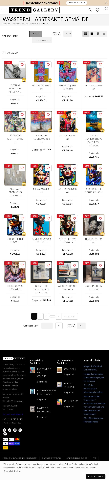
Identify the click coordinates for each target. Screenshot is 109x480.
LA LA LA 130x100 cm (67, 137)
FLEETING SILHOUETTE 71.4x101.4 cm (15, 88)
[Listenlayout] (104, 34)
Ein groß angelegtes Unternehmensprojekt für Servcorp (94, 377)
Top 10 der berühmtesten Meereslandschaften (93, 388)
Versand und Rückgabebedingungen (20, 458)
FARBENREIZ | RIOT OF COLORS (44, 372)
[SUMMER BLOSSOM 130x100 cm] (41, 225)
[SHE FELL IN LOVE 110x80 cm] (67, 225)
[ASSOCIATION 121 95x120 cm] (67, 272)
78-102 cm (12, 52)
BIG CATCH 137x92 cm (41, 87)
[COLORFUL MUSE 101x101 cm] (15, 272)
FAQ (94, 458)
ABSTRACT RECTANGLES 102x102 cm (15, 192)
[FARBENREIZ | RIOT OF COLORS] (32, 370)
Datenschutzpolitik (51, 458)
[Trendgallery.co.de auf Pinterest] (15, 430)
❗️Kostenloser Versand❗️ (42, 3)
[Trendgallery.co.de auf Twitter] (9, 430)
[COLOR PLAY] (59, 402)
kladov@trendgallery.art (13, 414)
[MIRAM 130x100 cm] (41, 175)
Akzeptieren (95, 476)
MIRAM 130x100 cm (41, 190)
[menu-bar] (5, 10)
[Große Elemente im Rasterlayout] (92, 34)
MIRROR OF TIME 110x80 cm (15, 240)
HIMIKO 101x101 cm (93, 241)
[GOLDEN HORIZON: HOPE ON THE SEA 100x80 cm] (94, 122)
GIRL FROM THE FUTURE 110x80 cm (93, 190)
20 (67, 34)
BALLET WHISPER (69, 385)
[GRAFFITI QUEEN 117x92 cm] (67, 72)
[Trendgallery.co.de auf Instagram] (20, 430)
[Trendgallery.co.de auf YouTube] (5, 433)
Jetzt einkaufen (76, 3)
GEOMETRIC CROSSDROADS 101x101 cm (41, 289)
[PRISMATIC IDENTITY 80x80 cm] (15, 121)
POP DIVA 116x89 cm (93, 87)
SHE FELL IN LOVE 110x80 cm (67, 241)
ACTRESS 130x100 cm (67, 190)
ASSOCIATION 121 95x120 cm (67, 287)
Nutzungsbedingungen (77, 458)
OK (59, 326)
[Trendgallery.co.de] (34, 10)
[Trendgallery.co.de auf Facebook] (4, 430)
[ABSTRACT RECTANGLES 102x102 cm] (15, 175)
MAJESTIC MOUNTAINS (44, 410)
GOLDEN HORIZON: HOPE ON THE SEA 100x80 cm (94, 140)
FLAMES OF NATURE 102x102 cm (41, 138)
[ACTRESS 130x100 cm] (67, 175)
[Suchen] (90, 10)
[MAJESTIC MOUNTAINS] (32, 409)
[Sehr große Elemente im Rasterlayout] (98, 34)
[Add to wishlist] (22, 64)
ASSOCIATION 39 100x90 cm (93, 287)
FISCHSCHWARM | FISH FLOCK (44, 392)
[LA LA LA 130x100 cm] (67, 122)
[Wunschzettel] (97, 10)
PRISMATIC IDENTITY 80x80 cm (15, 138)
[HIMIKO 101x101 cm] (94, 225)
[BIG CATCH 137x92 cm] (41, 72)
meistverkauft (41, 40)
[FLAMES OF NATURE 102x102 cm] (41, 122)
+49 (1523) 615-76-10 (12, 419)
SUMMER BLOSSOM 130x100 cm (41, 241)
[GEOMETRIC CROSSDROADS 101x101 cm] (41, 272)
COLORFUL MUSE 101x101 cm (15, 287)
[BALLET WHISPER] (59, 384)
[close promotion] (106, 3)
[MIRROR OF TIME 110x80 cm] (15, 225)
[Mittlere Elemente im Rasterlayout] (85, 34)
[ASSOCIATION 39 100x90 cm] (94, 272)
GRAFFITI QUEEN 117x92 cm (67, 87)
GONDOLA (70, 369)
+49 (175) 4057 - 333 (12, 422)
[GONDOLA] (59, 370)
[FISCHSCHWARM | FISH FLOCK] (32, 391)
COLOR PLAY (71, 401)
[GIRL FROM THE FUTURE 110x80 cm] (94, 175)
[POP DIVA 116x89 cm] (94, 72)
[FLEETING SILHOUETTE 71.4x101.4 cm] (15, 71)
